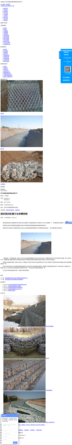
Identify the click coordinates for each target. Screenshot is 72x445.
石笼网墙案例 (49, 390)
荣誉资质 (5, 17)
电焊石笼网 (6, 36)
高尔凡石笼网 (6, 42)
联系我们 (8, 4)
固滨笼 (5, 29)
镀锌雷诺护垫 (6, 72)
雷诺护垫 (5, 68)
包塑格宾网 (6, 55)
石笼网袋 (5, 31)
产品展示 (5, 10)
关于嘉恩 (3, 4)
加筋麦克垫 (6, 70)
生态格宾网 (6, 59)
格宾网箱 (5, 51)
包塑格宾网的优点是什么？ (15, 289)
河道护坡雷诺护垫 (7, 75)
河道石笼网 (6, 39)
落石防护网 (6, 41)
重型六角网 (6, 61)
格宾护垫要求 (12, 290)
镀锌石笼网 (6, 38)
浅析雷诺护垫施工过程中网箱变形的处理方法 (16, 278)
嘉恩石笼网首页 (10, 210)
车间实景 (5, 18)
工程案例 (5, 14)
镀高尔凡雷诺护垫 (7, 76)
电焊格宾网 (6, 56)
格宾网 (5, 49)
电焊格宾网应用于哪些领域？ (16, 287)
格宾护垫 (5, 53)
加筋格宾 (5, 52)
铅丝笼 (5, 28)
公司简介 (5, 15)
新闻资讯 (5, 11)
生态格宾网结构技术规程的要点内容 (18, 284)
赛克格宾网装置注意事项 (15, 286)
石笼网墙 (5, 32)
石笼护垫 (5, 69)
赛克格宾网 (6, 58)
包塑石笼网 (6, 35)
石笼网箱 (5, 34)
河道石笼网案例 (49, 326)
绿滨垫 (5, 66)
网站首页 (5, 8)
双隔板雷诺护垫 (7, 73)
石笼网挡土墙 (6, 44)
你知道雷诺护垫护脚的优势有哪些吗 (14, 279)
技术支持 (5, 12)
